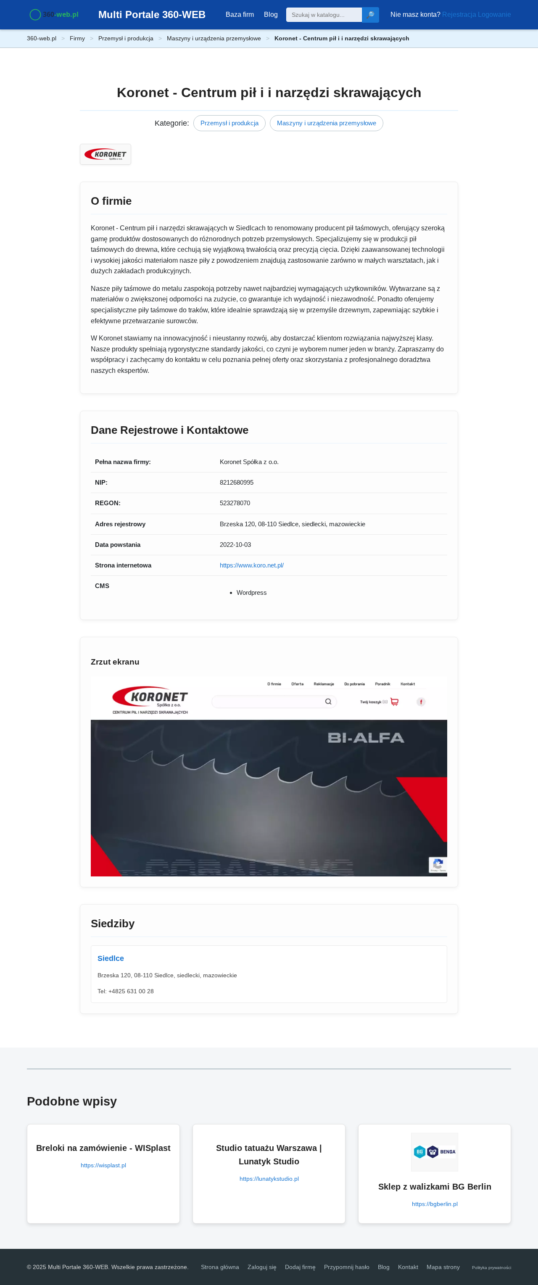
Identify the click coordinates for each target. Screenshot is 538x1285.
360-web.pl (41, 38)
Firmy (77, 38)
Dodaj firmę (300, 1267)
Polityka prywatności (491, 1267)
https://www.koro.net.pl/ (252, 565)
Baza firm (240, 14)
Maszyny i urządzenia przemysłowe (214, 38)
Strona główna (220, 1267)
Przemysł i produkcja (125, 38)
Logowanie (494, 14)
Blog (271, 14)
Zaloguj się (262, 1267)
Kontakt (408, 1267)
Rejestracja (459, 14)
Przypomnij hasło (346, 1267)
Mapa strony (443, 1267)
